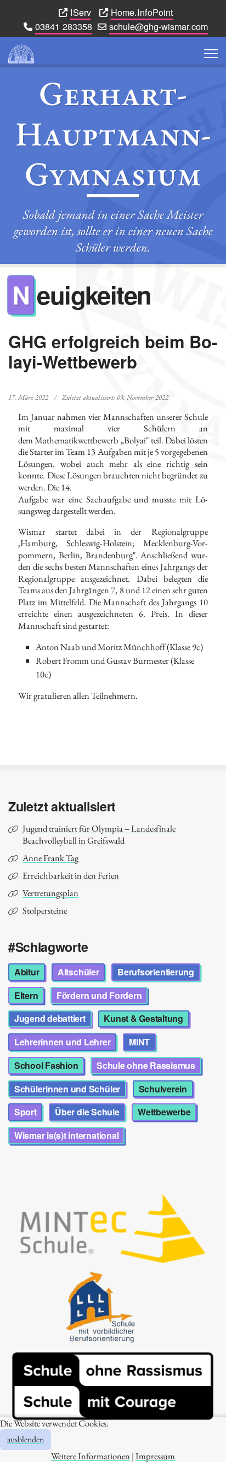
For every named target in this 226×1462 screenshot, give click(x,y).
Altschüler (78, 972)
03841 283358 (63, 26)
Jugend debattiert (50, 1018)
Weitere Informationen (90, 1456)
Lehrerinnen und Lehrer (62, 1042)
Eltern (26, 995)
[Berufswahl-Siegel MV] (113, 1307)
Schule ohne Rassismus (146, 1065)
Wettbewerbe (164, 1112)
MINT (139, 1042)
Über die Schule (87, 1112)
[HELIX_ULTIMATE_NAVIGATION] (211, 53)
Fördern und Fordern (99, 995)
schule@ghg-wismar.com (158, 26)
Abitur (26, 972)
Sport (25, 1112)
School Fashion (46, 1065)
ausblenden (25, 1439)
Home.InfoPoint (142, 12)
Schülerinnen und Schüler (67, 1089)
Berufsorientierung (155, 972)
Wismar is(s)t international (66, 1135)
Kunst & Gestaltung (143, 1018)
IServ (80, 12)
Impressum (155, 1456)
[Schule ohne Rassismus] (113, 1386)
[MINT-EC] (113, 1228)
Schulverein (163, 1089)
